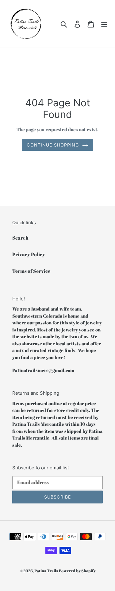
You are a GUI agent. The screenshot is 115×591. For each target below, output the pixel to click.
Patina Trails (46, 570)
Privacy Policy (28, 254)
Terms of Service (31, 271)
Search (20, 237)
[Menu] (104, 24)
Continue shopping (53, 144)
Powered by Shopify (77, 570)
